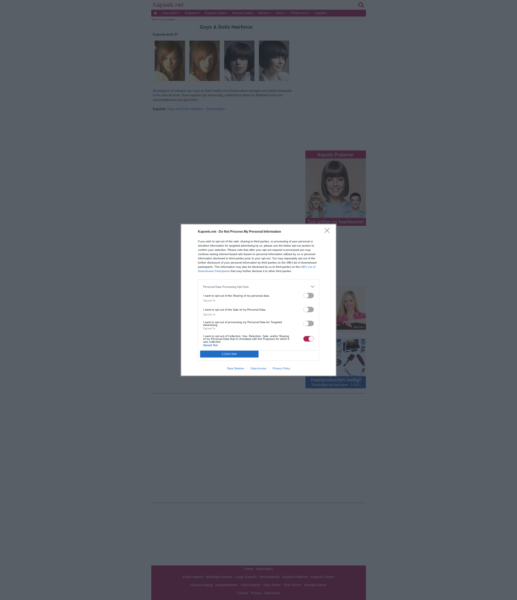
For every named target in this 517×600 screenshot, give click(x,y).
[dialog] (258, 300)
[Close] (328, 232)
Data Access (258, 368)
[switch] (308, 295)
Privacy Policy (281, 368)
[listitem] (258, 287)
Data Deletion (235, 368)
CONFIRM (229, 354)
